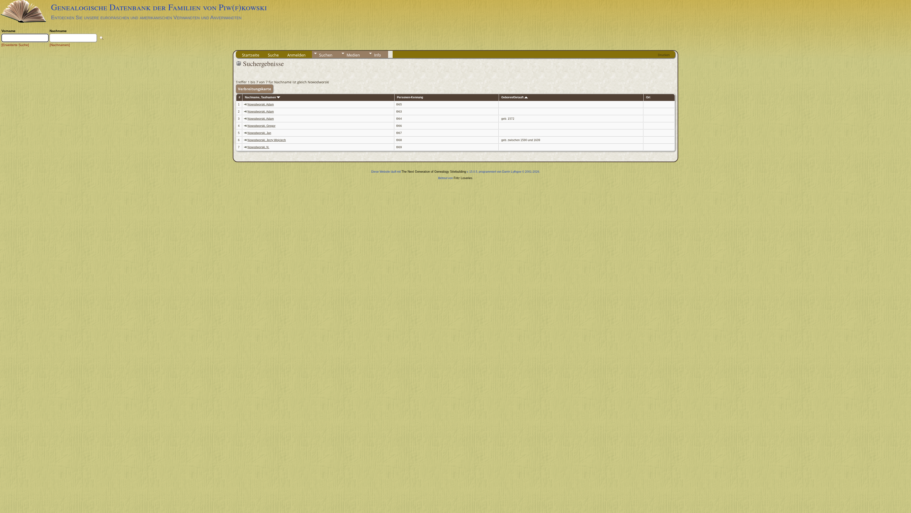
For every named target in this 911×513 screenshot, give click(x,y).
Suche (273, 55)
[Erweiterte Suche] (15, 45)
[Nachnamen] (60, 45)
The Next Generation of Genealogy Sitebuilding (433, 171)
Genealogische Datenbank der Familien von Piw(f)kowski (159, 7)
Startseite (250, 55)
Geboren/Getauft (512, 97)
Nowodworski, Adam (260, 104)
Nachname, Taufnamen (261, 97)
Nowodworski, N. (258, 147)
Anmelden (296, 55)
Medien (353, 55)
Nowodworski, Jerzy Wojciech (266, 140)
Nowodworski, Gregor (261, 126)
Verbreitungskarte (254, 88)
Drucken (664, 55)
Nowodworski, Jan (259, 133)
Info (377, 55)
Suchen (325, 55)
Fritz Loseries (463, 178)
